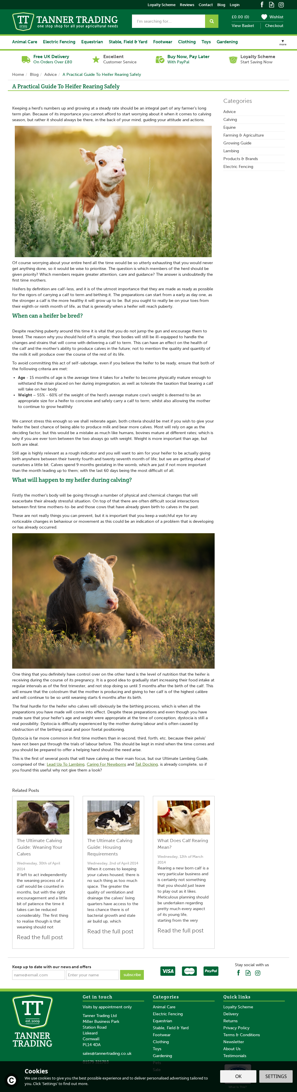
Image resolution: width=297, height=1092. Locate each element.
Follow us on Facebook (262, 4)
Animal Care (164, 1007)
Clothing (161, 1041)
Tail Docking (146, 764)
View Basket (243, 25)
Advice (229, 111)
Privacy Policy (236, 1027)
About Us (231, 1048)
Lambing (231, 150)
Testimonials (234, 1055)
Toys (157, 1048)
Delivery (230, 1014)
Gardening (162, 1055)
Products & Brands (240, 158)
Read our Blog (271, 4)
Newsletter (233, 1041)
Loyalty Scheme (238, 1007)
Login (235, 5)
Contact (206, 5)
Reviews (187, 5)
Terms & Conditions (241, 1034)
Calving (230, 119)
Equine (229, 127)
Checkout (274, 25)
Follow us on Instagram (281, 4)
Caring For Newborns (106, 764)
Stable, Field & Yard (171, 1027)
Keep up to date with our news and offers (51, 966)
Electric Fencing (238, 166)
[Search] (211, 21)
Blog (221, 5)
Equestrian (162, 1020)
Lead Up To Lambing (65, 764)
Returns (230, 1020)
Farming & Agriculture (243, 135)
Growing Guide (237, 143)
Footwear (162, 1034)
